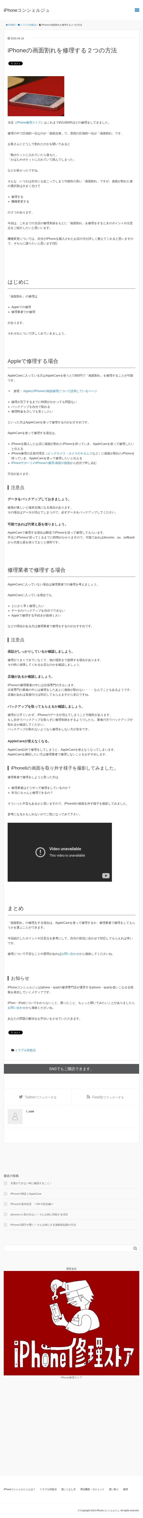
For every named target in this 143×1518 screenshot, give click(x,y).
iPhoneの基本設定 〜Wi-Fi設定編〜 (31, 1203)
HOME (11, 25)
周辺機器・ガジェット (92, 1489)
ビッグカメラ (57, 453)
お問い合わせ (70, 953)
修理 (125, 1489)
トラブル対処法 (28, 25)
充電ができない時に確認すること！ (31, 1183)
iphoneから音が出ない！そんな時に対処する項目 (39, 1214)
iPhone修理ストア (29, 122)
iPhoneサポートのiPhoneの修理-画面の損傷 (40, 463)
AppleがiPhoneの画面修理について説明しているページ (60, 391)
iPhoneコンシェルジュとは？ (19, 1489)
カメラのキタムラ (80, 453)
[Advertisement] (71, 1425)
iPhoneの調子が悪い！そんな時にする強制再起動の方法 (43, 1224)
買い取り (114, 1489)
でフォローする (41, 1097)
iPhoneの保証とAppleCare (26, 1193)
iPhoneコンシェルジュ (27, 10)
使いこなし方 (68, 1489)
